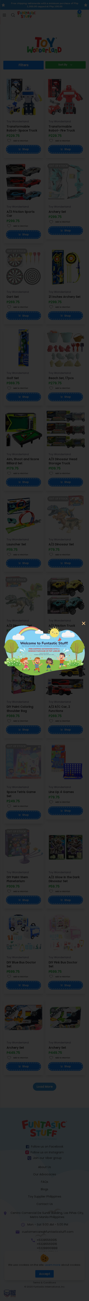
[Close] (84, 623)
